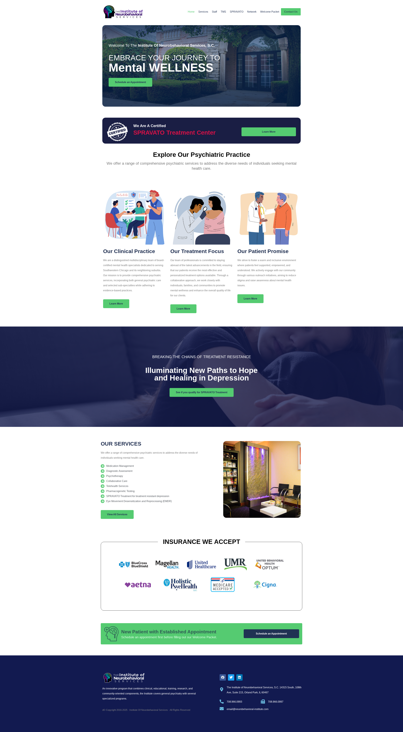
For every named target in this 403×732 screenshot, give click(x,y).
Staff (214, 11)
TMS (223, 11)
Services (203, 11)
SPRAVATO (236, 11)
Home (191, 11)
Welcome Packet (269, 11)
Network (251, 11)
